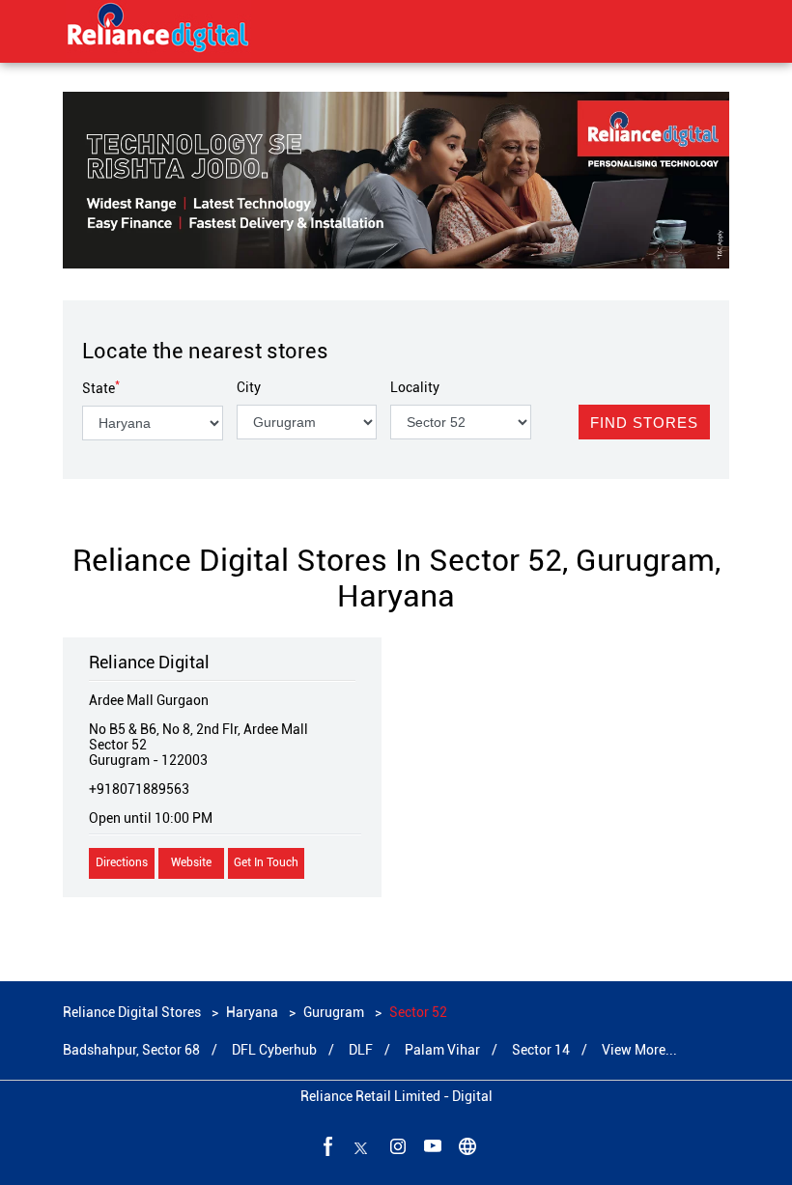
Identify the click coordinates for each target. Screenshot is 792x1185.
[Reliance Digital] (158, 31)
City (249, 387)
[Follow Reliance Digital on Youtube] (430, 1145)
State (101, 388)
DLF (361, 1050)
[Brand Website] (465, 1145)
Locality (414, 387)
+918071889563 (139, 789)
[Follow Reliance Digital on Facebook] (326, 1145)
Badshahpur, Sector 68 (131, 1050)
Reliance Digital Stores (133, 1012)
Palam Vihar (442, 1050)
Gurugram (333, 1012)
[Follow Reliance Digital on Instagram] (396, 1145)
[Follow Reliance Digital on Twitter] (361, 1145)
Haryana (252, 1012)
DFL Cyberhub (274, 1050)
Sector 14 (541, 1050)
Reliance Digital (149, 662)
